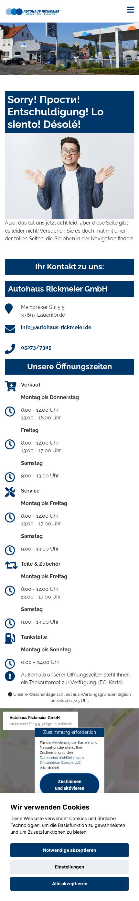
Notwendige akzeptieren (69, 850)
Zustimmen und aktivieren (69, 785)
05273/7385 (36, 347)
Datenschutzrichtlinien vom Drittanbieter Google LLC (62, 760)
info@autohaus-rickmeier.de (56, 327)
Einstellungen (69, 866)
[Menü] (130, 9)
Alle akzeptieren (69, 883)
